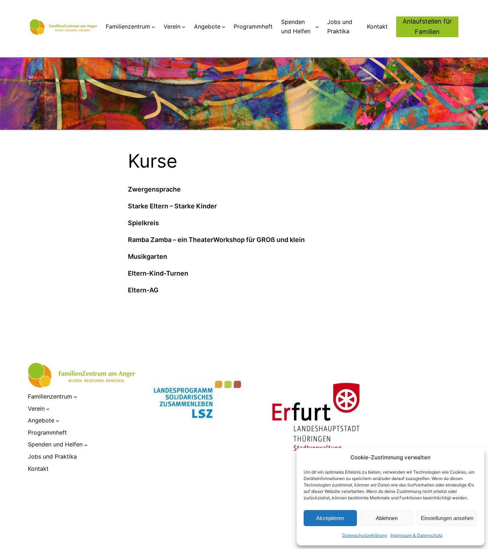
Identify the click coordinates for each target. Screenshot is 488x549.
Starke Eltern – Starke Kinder (172, 206)
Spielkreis (143, 223)
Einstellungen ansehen (447, 518)
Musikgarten (147, 256)
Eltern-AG (143, 290)
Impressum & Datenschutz (416, 535)
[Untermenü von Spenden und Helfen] (317, 27)
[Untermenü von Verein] (183, 27)
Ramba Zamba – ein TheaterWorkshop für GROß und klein (216, 239)
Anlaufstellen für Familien (427, 26)
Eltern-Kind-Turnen (158, 273)
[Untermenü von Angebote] (223, 27)
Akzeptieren (330, 518)
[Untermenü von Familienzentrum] (153, 27)
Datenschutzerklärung (364, 535)
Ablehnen (387, 518)
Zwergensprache (154, 189)
